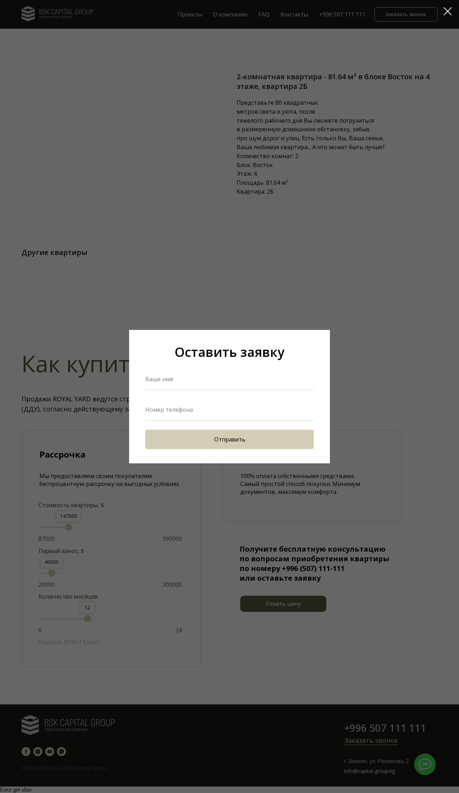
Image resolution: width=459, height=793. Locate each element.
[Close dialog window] (447, 11)
